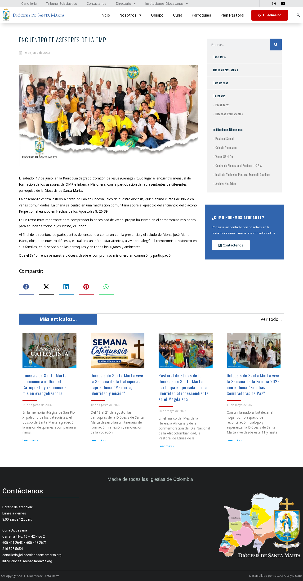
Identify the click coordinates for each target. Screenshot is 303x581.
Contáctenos (220, 82)
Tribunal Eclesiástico (225, 69)
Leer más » (30, 440)
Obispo (157, 15)
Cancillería (219, 56)
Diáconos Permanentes (229, 114)
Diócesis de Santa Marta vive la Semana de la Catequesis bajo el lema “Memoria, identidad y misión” (117, 384)
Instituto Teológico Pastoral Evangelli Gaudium (242, 174)
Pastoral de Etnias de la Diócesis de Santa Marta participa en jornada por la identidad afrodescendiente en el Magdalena (184, 387)
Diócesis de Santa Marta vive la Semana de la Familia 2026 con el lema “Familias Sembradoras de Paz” (253, 384)
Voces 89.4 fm (224, 156)
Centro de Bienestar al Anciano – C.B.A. (238, 165)
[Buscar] (276, 44)
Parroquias (201, 15)
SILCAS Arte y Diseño (288, 576)
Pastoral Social (224, 138)
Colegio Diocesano (226, 147)
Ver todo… (271, 319)
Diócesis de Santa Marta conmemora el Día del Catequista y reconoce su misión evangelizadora (45, 384)
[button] (298, 15)
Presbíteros (222, 105)
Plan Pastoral (232, 15)
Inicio (105, 15)
